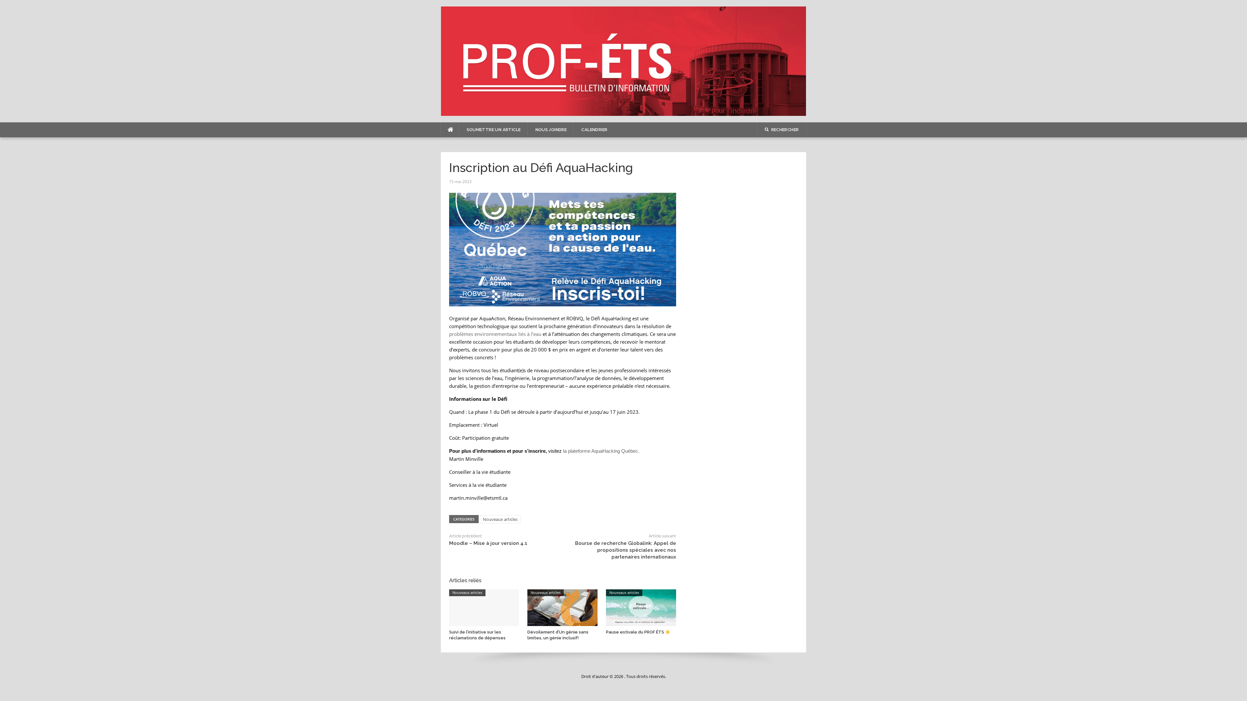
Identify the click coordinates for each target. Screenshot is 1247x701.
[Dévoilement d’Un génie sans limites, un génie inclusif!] (562, 607)
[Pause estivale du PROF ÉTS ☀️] (641, 607)
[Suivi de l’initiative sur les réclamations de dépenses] (484, 607)
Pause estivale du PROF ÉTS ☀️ (638, 632)
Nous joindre (551, 129)
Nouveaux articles (500, 519)
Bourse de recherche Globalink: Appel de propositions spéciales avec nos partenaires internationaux (625, 550)
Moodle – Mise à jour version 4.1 (488, 543)
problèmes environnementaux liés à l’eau (495, 334)
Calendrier (594, 129)
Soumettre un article (494, 129)
